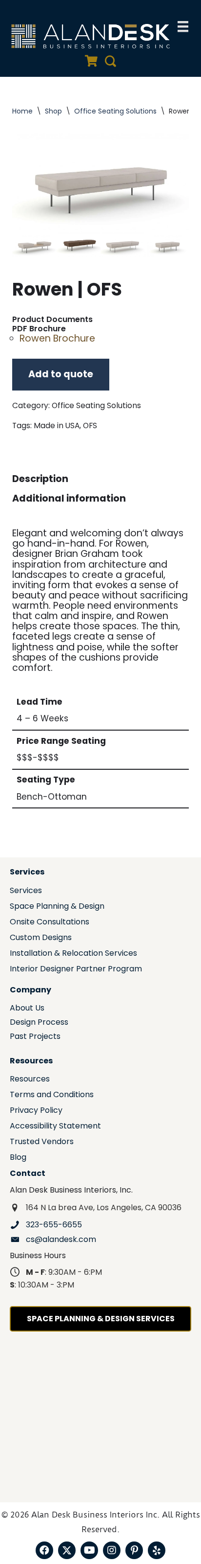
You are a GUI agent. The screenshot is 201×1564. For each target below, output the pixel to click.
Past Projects (35, 1037)
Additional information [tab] (69, 498)
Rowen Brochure (57, 338)
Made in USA (57, 425)
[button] (44, 1550)
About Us (27, 1008)
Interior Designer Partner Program (76, 969)
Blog (18, 1158)
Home (22, 111)
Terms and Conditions (52, 1095)
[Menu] (183, 26)
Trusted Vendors (42, 1142)
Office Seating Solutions (115, 111)
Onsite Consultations (49, 922)
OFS (90, 425)
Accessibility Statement (55, 1126)
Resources (30, 1079)
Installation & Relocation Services (73, 954)
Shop (53, 111)
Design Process (39, 1023)
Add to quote (60, 374)
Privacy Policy (36, 1111)
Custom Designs (41, 938)
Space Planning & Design (57, 907)
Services (26, 891)
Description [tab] (40, 478)
